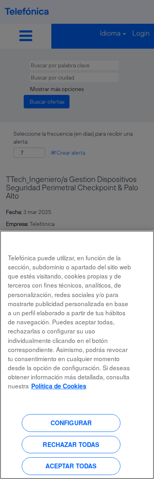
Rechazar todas (71, 444)
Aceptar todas (70, 466)
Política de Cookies (58, 386)
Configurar (71, 422)
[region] (77, 355)
